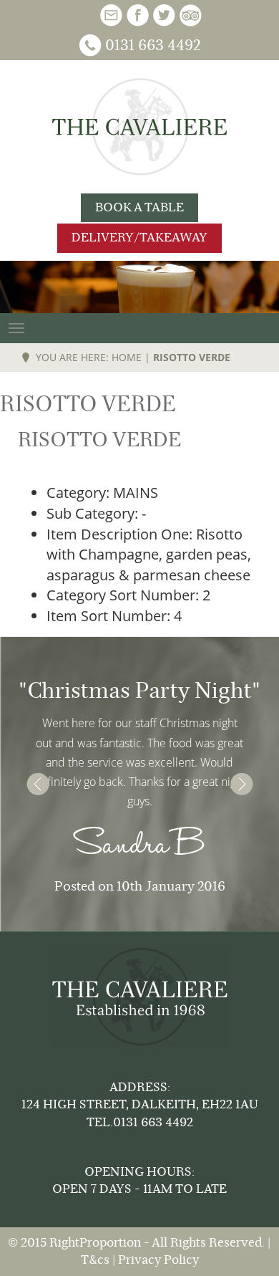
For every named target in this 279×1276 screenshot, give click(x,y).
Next (242, 784)
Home (127, 357)
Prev (37, 784)
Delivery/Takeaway (139, 237)
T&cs (95, 1259)
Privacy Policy (158, 1259)
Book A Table (139, 207)
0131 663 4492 (152, 45)
